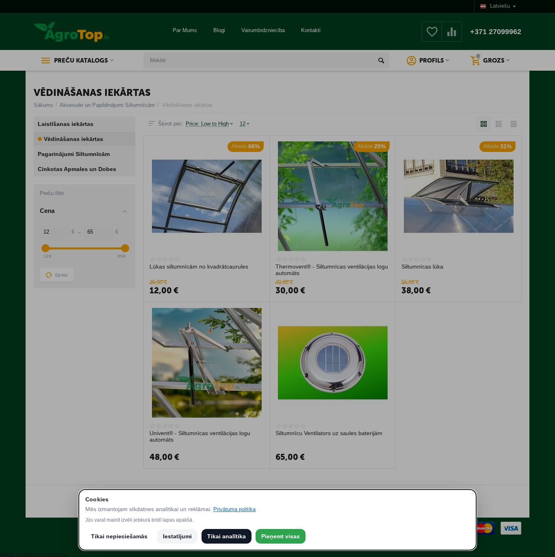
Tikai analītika (226, 536)
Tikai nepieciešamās (119, 536)
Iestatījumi (177, 536)
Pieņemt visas (280, 536)
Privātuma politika (234, 509)
